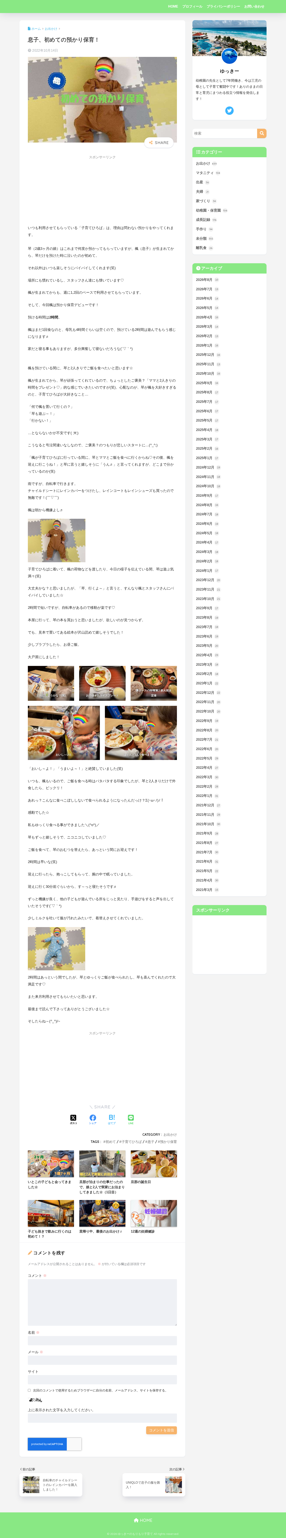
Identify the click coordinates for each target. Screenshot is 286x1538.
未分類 (204, 239)
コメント (37, 1276)
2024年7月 (207, 514)
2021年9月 (207, 833)
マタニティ (208, 173)
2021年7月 (207, 852)
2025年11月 (208, 364)
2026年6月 (207, 298)
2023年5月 (207, 646)
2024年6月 (207, 524)
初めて (111, 1142)
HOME (173, 6)
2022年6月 (207, 749)
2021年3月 (207, 890)
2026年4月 (207, 317)
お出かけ (170, 1134)
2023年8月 (207, 618)
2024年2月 (207, 561)
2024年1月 (207, 571)
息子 (151, 1142)
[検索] (262, 133)
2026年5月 (207, 308)
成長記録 (206, 220)
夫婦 (202, 192)
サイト (33, 1372)
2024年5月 (207, 533)
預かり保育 (168, 1142)
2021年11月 (208, 815)
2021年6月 (207, 861)
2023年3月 (207, 665)
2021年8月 (207, 843)
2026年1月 (207, 345)
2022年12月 (208, 693)
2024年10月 (208, 486)
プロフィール (192, 6)
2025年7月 (207, 402)
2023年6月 (207, 636)
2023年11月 (208, 589)
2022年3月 (207, 777)
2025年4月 (207, 430)
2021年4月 (207, 880)
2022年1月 (207, 796)
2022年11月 (208, 702)
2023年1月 (207, 683)
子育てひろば (132, 1142)
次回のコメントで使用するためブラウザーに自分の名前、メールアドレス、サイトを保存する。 (100, 1390)
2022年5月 (207, 758)
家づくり (206, 201)
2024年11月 (208, 477)
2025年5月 (207, 420)
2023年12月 (208, 580)
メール (35, 1352)
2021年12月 (208, 805)
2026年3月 (207, 327)
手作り (204, 229)
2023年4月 (207, 655)
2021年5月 (207, 871)
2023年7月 (207, 627)
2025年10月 (208, 374)
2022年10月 (208, 711)
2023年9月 (207, 608)
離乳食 (204, 248)
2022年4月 (207, 768)
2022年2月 (207, 787)
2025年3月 (207, 439)
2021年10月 (208, 824)
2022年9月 (207, 721)
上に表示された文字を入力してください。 (61, 1410)
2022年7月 (207, 739)
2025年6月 (207, 411)
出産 (202, 182)
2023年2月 (207, 674)
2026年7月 (207, 289)
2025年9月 (207, 383)
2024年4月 (207, 542)
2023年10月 (208, 599)
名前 (34, 1333)
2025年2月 (207, 449)
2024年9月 (207, 496)
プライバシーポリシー (223, 6)
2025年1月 (207, 458)
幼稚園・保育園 (211, 210)
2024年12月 (208, 467)
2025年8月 (207, 392)
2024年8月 (207, 505)
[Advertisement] (102, 191)
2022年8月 (207, 730)
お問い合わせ (254, 6)
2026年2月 (207, 336)
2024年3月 (207, 552)
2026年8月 (207, 280)
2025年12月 (208, 355)
